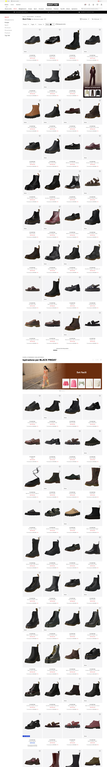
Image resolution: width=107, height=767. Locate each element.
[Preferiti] (97, 5)
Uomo (12, 4)
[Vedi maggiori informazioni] (32, 61)
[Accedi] (89, 5)
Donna (6, 4)
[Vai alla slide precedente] (93, 360)
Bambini (18, 4)
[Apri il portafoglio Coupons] (85, 5)
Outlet (8, 1)
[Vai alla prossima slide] (101, 360)
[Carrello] (101, 5)
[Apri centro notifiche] (93, 4)
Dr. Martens (38, 16)
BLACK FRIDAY (30, 16)
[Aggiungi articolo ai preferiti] (40, 30)
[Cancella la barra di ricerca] (101, 8)
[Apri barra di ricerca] (82, 8)
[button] (84, 19)
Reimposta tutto (61, 24)
